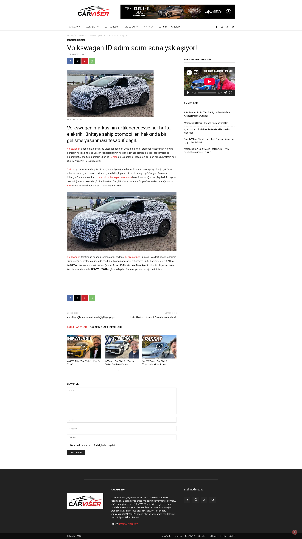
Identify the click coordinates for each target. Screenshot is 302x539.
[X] (227, 27)
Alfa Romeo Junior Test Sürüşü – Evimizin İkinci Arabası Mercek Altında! (207, 114)
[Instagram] (222, 27)
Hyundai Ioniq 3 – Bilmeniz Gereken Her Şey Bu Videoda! (207, 131)
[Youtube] (232, 27)
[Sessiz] (225, 92)
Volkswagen (73, 148)
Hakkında (148, 27)
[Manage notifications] (294, 532)
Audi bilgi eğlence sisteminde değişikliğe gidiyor (91, 317)
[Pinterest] (84, 61)
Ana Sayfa (74, 27)
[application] (209, 81)
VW (69, 185)
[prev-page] (119, 370)
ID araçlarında (132, 256)
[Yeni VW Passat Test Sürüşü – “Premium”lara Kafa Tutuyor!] (159, 346)
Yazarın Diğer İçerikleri (106, 327)
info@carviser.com (128, 523)
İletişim (162, 27)
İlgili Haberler (77, 327)
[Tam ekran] (230, 92)
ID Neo (113, 156)
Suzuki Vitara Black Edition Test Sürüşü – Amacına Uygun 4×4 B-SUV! (209, 141)
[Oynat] (188, 92)
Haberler (90, 27)
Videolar (130, 27)
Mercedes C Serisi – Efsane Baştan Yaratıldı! (206, 123)
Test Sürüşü (110, 27)
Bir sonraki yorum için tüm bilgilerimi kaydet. (92, 445)
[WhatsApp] (92, 61)
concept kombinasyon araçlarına (114, 177)
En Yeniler (83, 35)
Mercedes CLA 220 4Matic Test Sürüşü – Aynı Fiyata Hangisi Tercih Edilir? (206, 150)
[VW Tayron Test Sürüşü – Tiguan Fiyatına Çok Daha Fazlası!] (122, 346)
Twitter (71, 169)
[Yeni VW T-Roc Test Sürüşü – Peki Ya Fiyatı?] (84, 346)
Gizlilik (175, 27)
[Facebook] (216, 27)
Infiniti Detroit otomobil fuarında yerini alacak (153, 317)
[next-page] (124, 370)
